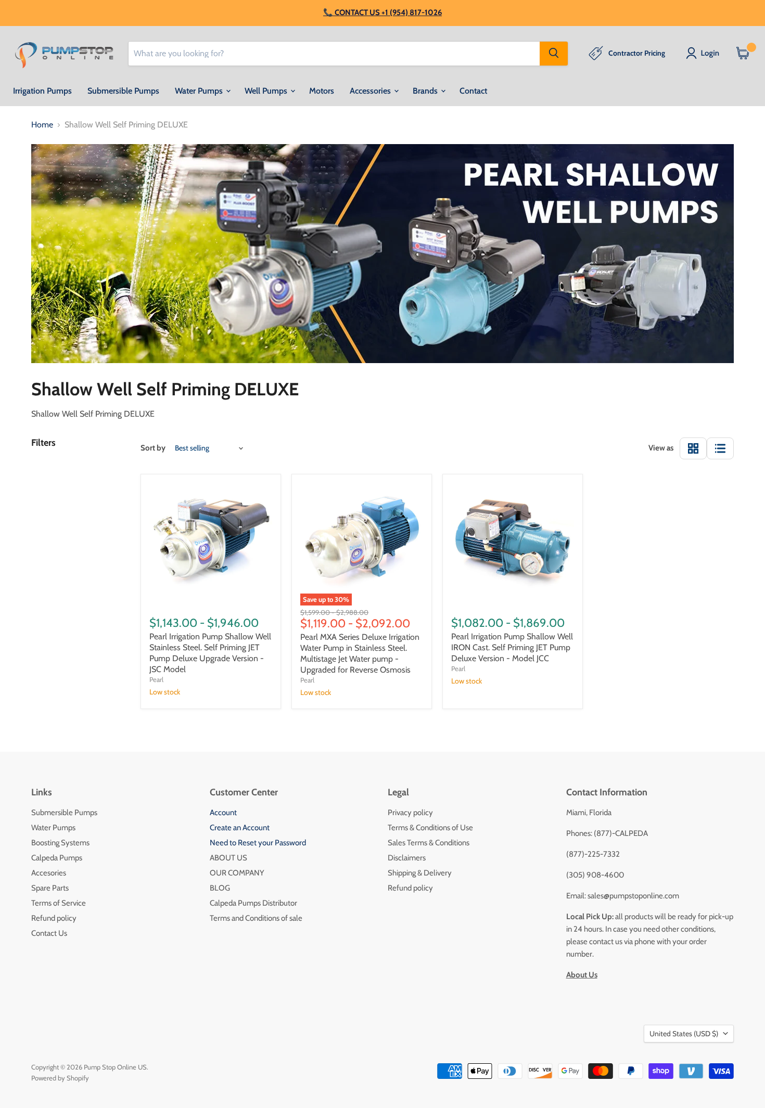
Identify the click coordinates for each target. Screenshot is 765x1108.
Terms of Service (58, 903)
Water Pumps (200, 90)
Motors (321, 90)
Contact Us (49, 933)
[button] (704, 53)
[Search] (554, 53)
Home (42, 125)
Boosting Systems (60, 842)
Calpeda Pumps (56, 857)
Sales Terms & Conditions (428, 842)
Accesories (48, 873)
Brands (426, 90)
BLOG (220, 888)
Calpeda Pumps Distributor (253, 903)
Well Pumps (267, 90)
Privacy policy (410, 812)
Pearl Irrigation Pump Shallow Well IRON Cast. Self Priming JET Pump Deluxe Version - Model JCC (512, 647)
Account (223, 812)
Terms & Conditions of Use (430, 827)
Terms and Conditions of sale (256, 918)
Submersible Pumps (123, 90)
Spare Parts (50, 888)
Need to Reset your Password (258, 842)
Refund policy (53, 918)
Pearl (156, 679)
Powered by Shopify (60, 1078)
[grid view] (693, 448)
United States (683, 1033)
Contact (473, 90)
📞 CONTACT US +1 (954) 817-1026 (382, 12)
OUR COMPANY (237, 873)
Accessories (371, 90)
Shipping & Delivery (420, 873)
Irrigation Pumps (42, 90)
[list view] (720, 448)
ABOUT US (228, 857)
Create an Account (240, 827)
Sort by (153, 448)
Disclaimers (407, 857)
